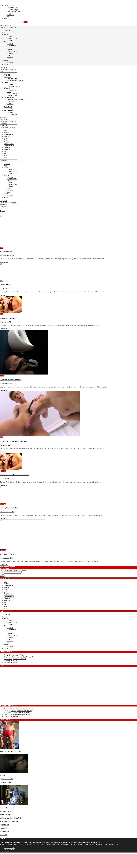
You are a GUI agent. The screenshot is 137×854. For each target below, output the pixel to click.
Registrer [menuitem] (7, 18)
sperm (20, 843)
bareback (49, 843)
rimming (38, 843)
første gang (31, 843)
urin (98, 843)
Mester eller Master (7, 808)
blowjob (6, 843)
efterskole (84, 843)
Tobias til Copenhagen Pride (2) (15, 655)
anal (10, 843)
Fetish (2, 376)
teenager (15, 843)
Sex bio (2, 775)
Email (2, 574)
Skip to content (5, 25)
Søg (22, 22)
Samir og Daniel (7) (10, 661)
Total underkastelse (7, 554)
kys (96, 843)
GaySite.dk (3, 68)
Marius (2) (3, 828)
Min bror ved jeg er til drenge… (11, 751)
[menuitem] (70, 5)
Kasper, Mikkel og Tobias (9, 508)
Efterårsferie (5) (5, 782)
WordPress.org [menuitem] (12, 7)
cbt (80, 843)
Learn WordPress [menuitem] (13, 11)
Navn (2, 572)
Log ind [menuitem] (6, 17)
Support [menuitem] (10, 13)
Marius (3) (3, 835)
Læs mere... (4, 262)
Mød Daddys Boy (24, 713)
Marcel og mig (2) (6, 815)
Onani (25, 843)
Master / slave (60, 843)
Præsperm (75, 843)
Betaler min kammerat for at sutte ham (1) (18, 657)
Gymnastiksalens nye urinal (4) (11, 380)
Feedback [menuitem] (10, 15)
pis (54, 843)
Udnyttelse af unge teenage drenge (13, 441)
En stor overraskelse (7, 318)
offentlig (43, 843)
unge (2, 843)
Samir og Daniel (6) (10, 662)
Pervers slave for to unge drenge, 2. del (14, 475)
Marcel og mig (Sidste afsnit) (10, 821)
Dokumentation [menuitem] (12, 9)
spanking (68, 843)
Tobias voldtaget (6, 251)
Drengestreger (5, 285)
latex (93, 843)
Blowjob (3, 471)
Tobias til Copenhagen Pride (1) (15, 659)
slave (90, 843)
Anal (1, 248)
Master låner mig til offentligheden (20, 714)
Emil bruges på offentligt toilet (21, 709)
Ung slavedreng (13, 716)
